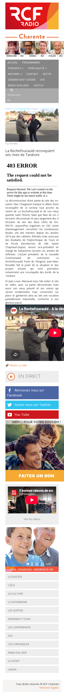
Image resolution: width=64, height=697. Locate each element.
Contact (32, 74)
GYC (42, 79)
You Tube (22, 414)
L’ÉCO (11, 585)
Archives (14, 74)
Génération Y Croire (22, 79)
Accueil (12, 62)
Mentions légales (49, 687)
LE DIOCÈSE (15, 576)
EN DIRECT (29, 376)
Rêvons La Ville (18, 365)
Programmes (31, 62)
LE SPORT (14, 661)
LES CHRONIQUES (18, 644)
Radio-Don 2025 (18, 85)
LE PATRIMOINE (17, 602)
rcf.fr (47, 74)
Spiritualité (36, 68)
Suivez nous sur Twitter (33, 405)
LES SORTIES (15, 610)
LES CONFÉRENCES (19, 627)
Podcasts (15, 68)
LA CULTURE (15, 593)
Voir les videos (32, 519)
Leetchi (38, 85)
